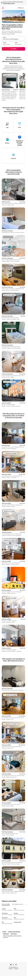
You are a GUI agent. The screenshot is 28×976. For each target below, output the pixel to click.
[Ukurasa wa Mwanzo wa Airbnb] (3, 7)
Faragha (11, 968)
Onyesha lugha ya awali (8, 3)
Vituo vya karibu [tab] (6, 904)
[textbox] (7, 44)
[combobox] (13, 39)
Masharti (16, 968)
